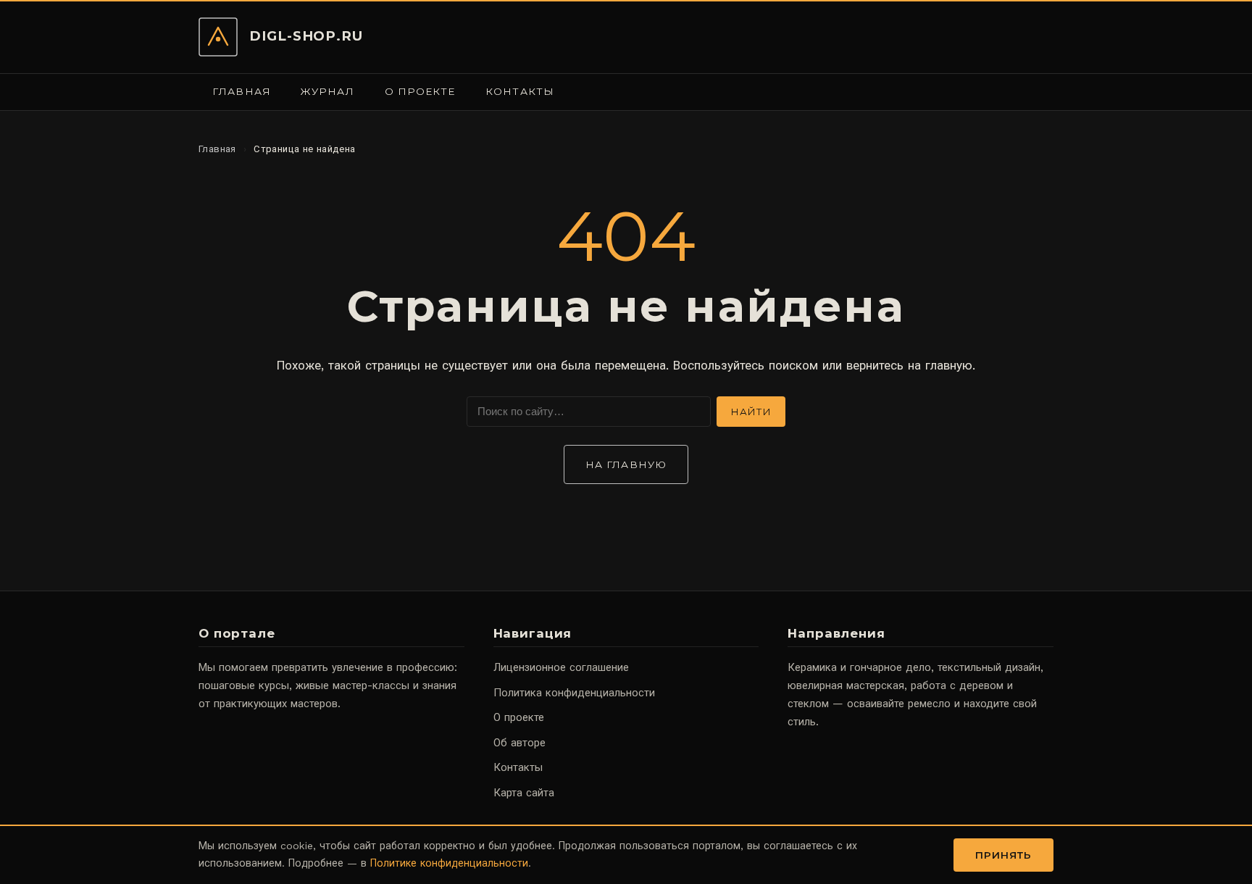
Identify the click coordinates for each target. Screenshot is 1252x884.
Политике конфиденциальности (449, 863)
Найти (751, 411)
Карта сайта (523, 792)
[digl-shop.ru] (218, 37)
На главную (626, 464)
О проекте (420, 91)
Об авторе (519, 742)
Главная (241, 91)
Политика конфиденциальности (574, 692)
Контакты (519, 91)
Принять (1003, 855)
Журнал (327, 91)
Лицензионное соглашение (561, 667)
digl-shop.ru (306, 36)
